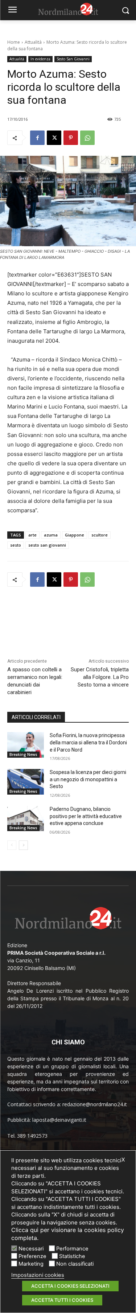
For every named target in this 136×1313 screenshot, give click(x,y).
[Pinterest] (70, 138)
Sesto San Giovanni (73, 58)
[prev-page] (11, 845)
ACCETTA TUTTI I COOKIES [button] (62, 1300)
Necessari (31, 1248)
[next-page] (23, 845)
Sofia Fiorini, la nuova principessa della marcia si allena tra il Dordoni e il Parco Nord (88, 742)
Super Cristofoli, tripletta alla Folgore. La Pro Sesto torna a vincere (100, 677)
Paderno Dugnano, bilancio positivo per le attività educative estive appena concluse (86, 816)
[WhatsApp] (87, 138)
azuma (51, 535)
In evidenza (40, 58)
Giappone (74, 535)
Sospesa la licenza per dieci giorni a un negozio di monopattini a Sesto (88, 779)
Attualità (33, 42)
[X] (54, 138)
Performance (72, 1248)
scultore (99, 535)
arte (32, 535)
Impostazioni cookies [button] (37, 1275)
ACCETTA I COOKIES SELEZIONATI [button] (70, 1286)
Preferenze (32, 1256)
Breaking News (23, 754)
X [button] (123, 1159)
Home (13, 42)
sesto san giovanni (47, 545)
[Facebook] (37, 138)
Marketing (31, 1264)
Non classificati (75, 1264)
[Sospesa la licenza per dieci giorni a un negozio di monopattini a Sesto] (25, 781)
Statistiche (72, 1256)
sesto (15, 545)
